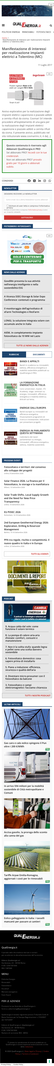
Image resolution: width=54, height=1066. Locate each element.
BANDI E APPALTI (29, 361)
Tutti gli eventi (39, 554)
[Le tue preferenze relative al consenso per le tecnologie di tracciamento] (49, 1061)
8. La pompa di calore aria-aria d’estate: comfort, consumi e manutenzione (22, 638)
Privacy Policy (6, 1064)
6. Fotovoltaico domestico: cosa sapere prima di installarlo (23, 660)
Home (4, 38)
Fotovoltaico (43, 32)
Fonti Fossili (6, 995)
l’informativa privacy (35, 210)
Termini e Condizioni (30, 1054)
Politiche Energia (11, 32)
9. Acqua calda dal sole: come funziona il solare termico (21, 628)
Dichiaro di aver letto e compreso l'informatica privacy (28, 207)
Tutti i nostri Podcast (37, 695)
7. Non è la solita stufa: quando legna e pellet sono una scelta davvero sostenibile (26, 649)
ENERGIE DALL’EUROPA (33, 408)
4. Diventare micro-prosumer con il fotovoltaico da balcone (25, 677)
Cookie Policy (18, 1064)
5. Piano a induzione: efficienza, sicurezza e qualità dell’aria (23, 668)
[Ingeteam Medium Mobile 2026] (27, 88)
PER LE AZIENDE (11, 1001)
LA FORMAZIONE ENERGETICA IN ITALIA (32, 383)
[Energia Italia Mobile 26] (27, 250)
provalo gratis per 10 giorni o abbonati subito (24, 163)
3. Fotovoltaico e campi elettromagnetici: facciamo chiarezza (26, 686)
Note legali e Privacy (33, 1051)
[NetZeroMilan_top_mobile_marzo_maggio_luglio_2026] (27, 10)
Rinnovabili (28, 32)
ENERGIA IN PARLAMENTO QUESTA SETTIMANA (35, 431)
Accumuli (5, 989)
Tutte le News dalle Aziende (32, 345)
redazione (29, 1047)
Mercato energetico (9, 992)
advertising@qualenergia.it (19, 1009)
